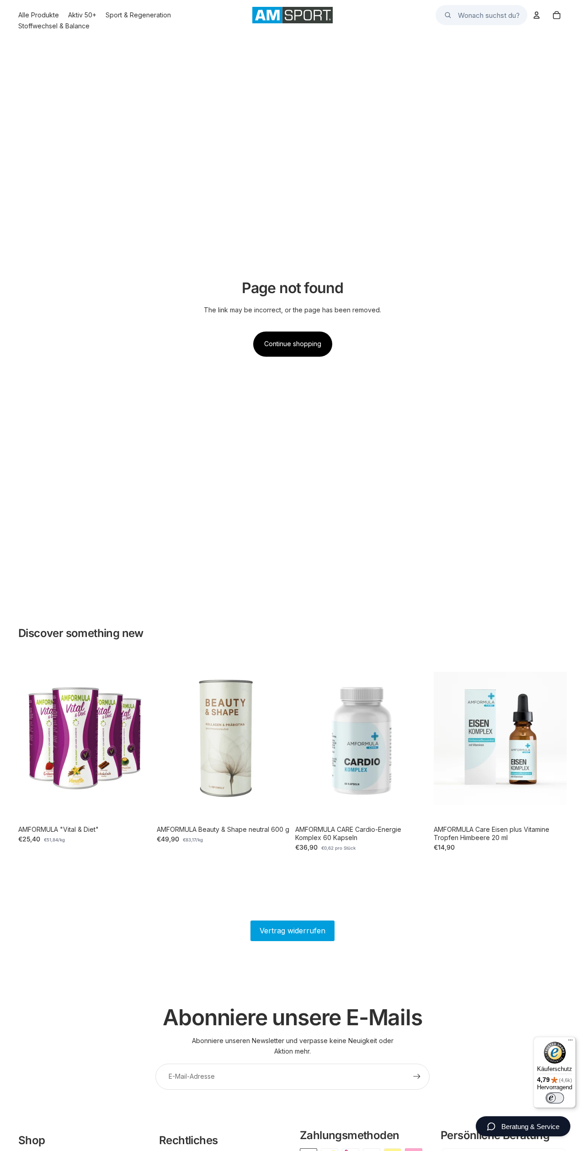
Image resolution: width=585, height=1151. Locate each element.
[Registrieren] (416, 1076)
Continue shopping (292, 344)
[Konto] (536, 15)
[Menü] (570, 1042)
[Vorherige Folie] (32, 738)
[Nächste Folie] (137, 738)
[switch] (555, 1097)
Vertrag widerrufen (292, 930)
